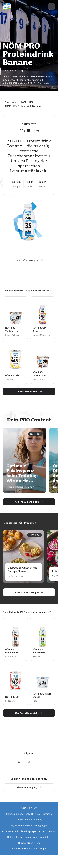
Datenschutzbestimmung (29, 819)
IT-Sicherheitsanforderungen (22, 836)
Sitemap (47, 813)
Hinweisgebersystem (29, 842)
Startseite (10, 102)
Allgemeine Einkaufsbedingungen (19, 831)
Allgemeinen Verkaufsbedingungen (29, 825)
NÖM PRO (27, 102)
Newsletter (45, 836)
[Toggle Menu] (51, 6)
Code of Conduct (48, 831)
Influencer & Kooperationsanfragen (29, 848)
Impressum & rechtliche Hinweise (23, 813)
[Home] (8, 6)
